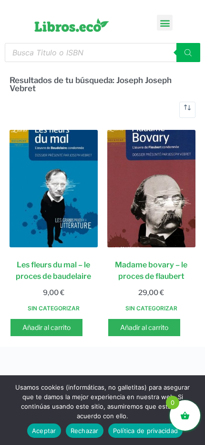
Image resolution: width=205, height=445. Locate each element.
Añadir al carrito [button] (46, 327)
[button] (165, 23)
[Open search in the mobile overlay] (102, 52)
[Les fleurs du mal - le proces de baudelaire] (54, 188)
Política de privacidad (145, 430)
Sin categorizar (54, 308)
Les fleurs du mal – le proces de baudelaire (53, 270)
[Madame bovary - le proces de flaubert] (151, 188)
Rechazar (85, 430)
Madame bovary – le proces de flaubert (151, 270)
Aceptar (44, 430)
